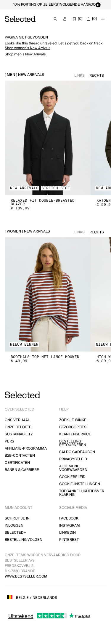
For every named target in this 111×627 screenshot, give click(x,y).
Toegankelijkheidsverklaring (81, 493)
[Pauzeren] (98, 4)
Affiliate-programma (26, 448)
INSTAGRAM (69, 525)
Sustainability (19, 434)
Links (79, 76)
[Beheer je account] (64, 19)
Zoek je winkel (74, 420)
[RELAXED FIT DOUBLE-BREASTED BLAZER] (48, 138)
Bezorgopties (72, 427)
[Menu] (102, 19)
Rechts (96, 76)
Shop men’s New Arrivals (25, 54)
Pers (9, 441)
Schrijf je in (17, 518)
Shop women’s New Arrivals (27, 48)
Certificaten (17, 463)
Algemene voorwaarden (73, 468)
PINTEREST (69, 540)
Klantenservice (75, 434)
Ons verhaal (17, 420)
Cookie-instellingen (79, 484)
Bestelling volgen (23, 540)
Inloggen (14, 525)
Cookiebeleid (72, 477)
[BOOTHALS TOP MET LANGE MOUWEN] (48, 294)
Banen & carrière (22, 470)
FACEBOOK (68, 518)
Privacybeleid (73, 459)
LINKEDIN (67, 533)
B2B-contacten (20, 456)
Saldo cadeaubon (77, 452)
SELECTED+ (15, 533)
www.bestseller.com (26, 576)
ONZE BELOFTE (18, 427)
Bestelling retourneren (72, 443)
